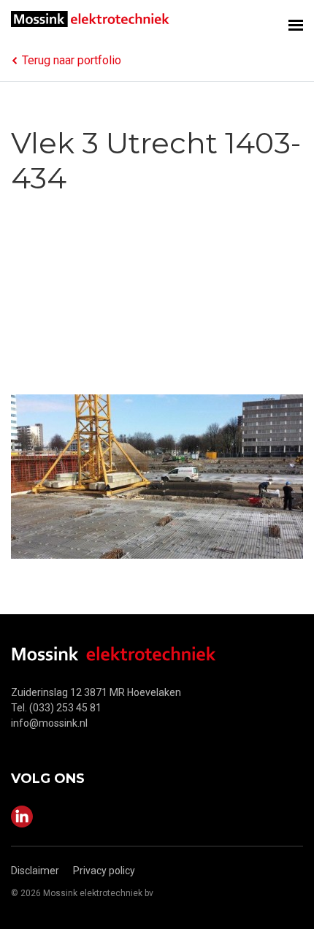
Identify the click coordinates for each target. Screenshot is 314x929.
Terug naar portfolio (71, 60)
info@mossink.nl (49, 723)
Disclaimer (35, 870)
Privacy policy (104, 870)
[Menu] (296, 20)
